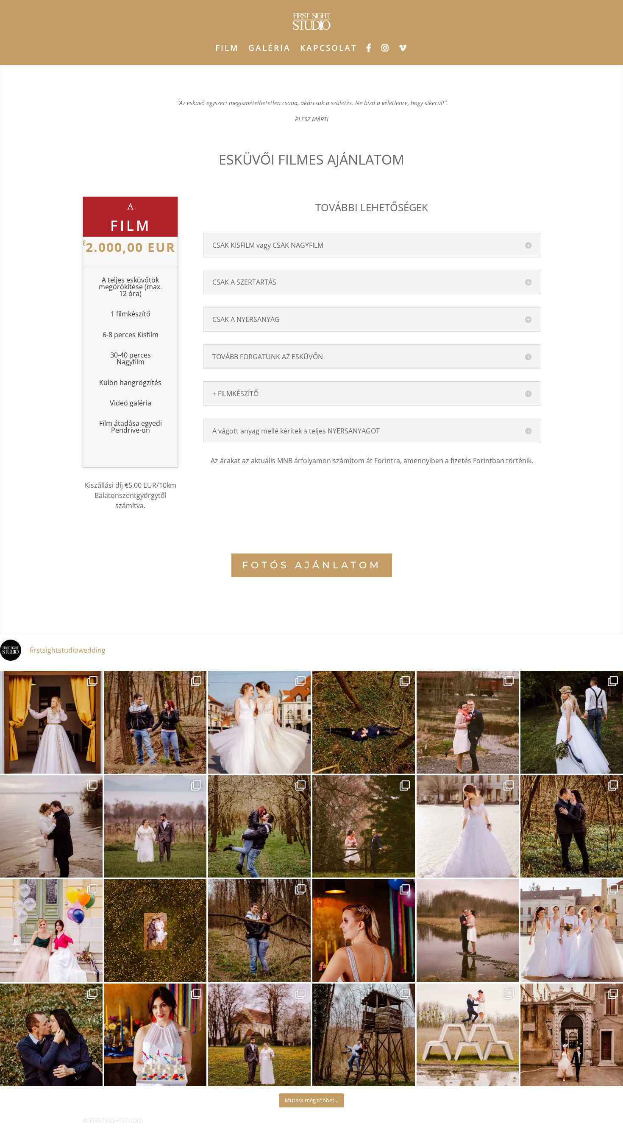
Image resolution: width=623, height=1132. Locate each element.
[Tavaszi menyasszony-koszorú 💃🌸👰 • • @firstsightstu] (571, 930)
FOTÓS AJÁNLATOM (311, 565)
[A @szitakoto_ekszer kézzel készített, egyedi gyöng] (363, 930)
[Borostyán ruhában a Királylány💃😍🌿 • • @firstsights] (51, 722)
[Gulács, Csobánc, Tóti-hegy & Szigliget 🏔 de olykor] (155, 826)
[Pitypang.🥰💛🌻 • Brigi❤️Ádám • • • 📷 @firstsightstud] (259, 1035)
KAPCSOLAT (328, 47)
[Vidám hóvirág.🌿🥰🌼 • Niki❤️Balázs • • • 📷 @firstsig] (51, 1035)
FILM (227, 47)
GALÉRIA (269, 47)
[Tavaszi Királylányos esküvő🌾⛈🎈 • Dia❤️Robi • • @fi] (571, 722)
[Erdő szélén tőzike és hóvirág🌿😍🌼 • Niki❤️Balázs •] (363, 722)
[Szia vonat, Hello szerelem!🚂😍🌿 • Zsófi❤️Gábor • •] (468, 722)
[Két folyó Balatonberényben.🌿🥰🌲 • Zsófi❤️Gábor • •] (363, 826)
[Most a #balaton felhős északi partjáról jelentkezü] (51, 826)
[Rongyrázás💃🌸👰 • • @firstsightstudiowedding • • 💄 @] (259, 722)
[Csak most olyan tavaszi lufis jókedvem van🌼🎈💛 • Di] (51, 930)
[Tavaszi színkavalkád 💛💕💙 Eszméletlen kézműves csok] (155, 1035)
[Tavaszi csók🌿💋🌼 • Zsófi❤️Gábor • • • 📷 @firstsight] (468, 930)
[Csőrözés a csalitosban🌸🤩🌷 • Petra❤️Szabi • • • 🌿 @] (155, 722)
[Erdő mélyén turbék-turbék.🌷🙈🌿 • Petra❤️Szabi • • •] (259, 930)
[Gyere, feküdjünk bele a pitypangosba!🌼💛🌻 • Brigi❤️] (155, 930)
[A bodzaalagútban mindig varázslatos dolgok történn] (259, 826)
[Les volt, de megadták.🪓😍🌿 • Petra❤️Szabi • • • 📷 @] (363, 1035)
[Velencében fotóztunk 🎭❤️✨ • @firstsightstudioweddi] (571, 1035)
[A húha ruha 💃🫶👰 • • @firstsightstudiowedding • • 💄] (468, 826)
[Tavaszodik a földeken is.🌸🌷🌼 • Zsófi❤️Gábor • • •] (468, 1035)
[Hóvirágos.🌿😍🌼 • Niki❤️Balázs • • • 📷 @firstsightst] (571, 826)
